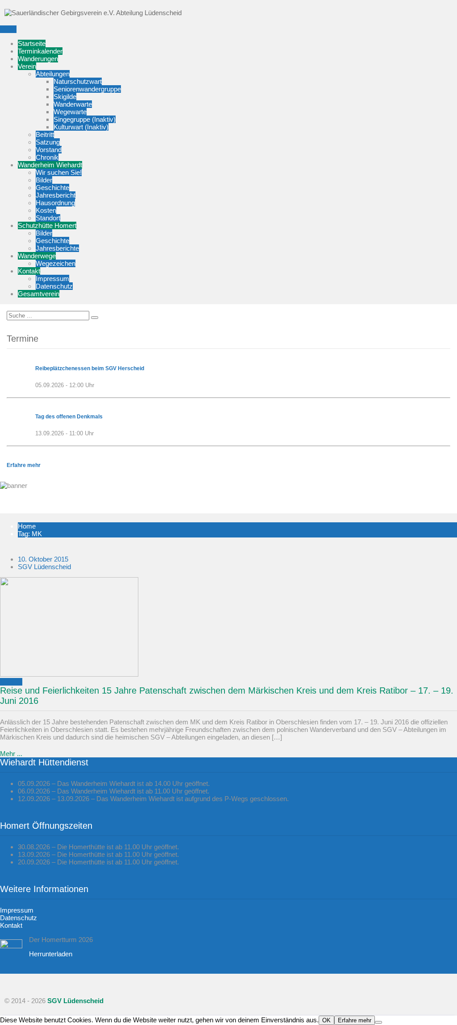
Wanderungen (38, 58)
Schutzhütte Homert (47, 225)
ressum (22, 910)
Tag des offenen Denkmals (69, 416)
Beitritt (45, 134)
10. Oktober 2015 (43, 559)
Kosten (46, 210)
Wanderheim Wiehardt (50, 165)
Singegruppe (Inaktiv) (85, 119)
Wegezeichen (55, 263)
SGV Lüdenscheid (44, 566)
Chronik (47, 157)
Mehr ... (11, 682)
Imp (5, 910)
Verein (27, 66)
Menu (8, 29)
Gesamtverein (38, 294)
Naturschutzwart (78, 81)
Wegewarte (70, 112)
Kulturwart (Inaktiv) (81, 127)
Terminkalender (40, 51)
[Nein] (378, 1022)
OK (326, 1020)
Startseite (32, 43)
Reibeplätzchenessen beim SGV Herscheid (89, 368)
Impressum (52, 278)
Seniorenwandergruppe (87, 89)
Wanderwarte (73, 104)
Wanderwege (37, 256)
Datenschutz (54, 286)
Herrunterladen (50, 954)
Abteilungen (53, 74)
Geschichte (52, 187)
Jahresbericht (55, 195)
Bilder (44, 180)
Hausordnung (55, 203)
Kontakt (29, 271)
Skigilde (65, 96)
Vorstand (49, 149)
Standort (48, 218)
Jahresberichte (57, 248)
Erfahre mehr (24, 465)
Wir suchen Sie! (59, 172)
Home (27, 526)
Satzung (48, 142)
